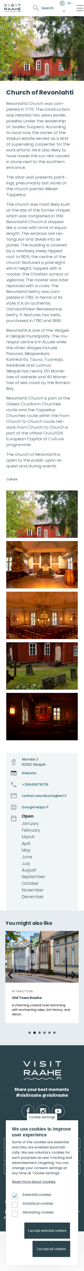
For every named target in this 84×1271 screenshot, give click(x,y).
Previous (12, 974)
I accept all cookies (51, 1249)
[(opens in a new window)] (42, 514)
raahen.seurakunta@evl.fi (44, 795)
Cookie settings (42, 1117)
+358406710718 (35, 784)
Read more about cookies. (34, 1181)
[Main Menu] (80, 8)
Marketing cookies (38, 1212)
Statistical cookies (38, 1203)
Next (72, 974)
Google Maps (33, 807)
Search (47, 8)
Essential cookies (37, 1194)
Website (29, 773)
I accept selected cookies (47, 1230)
